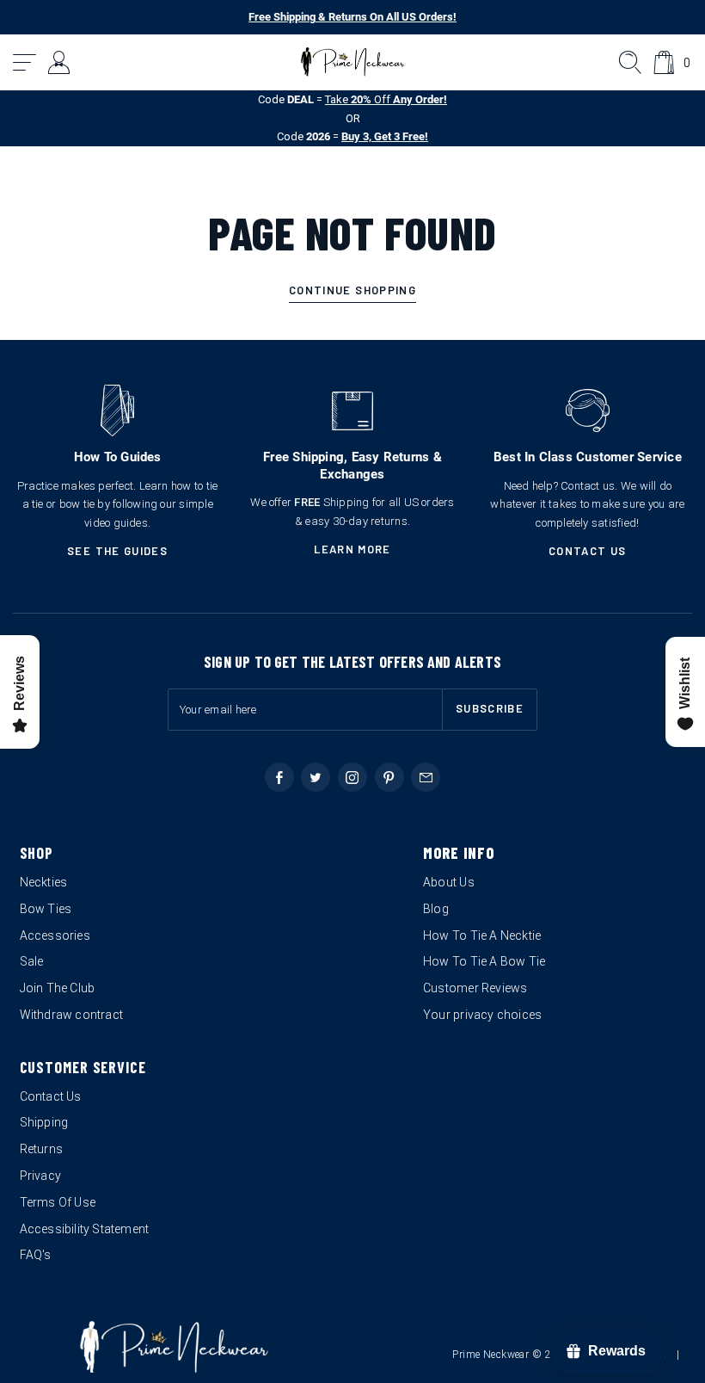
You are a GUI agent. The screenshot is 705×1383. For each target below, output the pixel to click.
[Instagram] (352, 777)
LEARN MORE (352, 549)
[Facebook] (279, 777)
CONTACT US (588, 551)
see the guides (117, 551)
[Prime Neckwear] (353, 62)
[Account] (59, 62)
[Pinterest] (389, 777)
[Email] (425, 777)
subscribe (490, 708)
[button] (25, 62)
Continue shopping (352, 290)
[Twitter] (315, 777)
